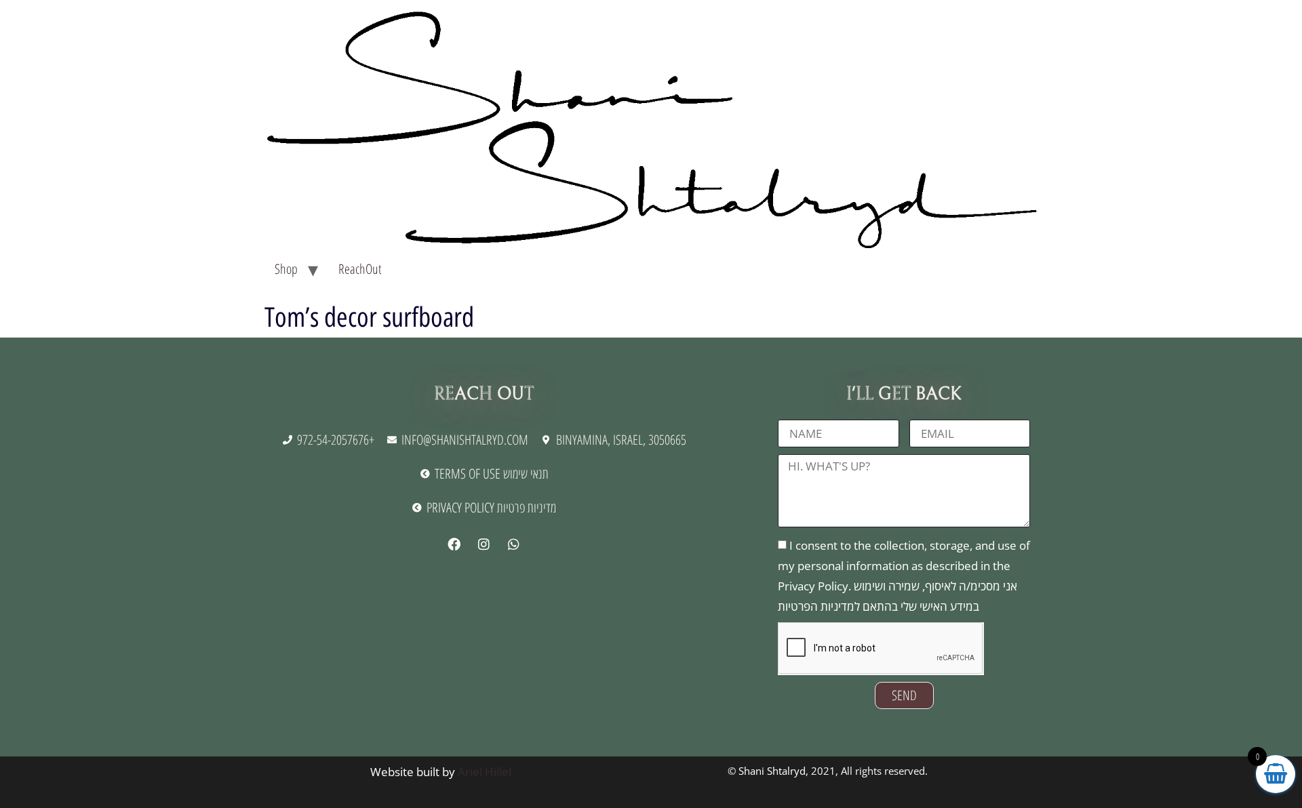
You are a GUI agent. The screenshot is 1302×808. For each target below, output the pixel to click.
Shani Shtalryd (772, 770)
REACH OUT (484, 394)
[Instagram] (483, 544)
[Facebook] (454, 544)
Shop (286, 269)
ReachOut (359, 269)
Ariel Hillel (484, 772)
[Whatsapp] (513, 544)
